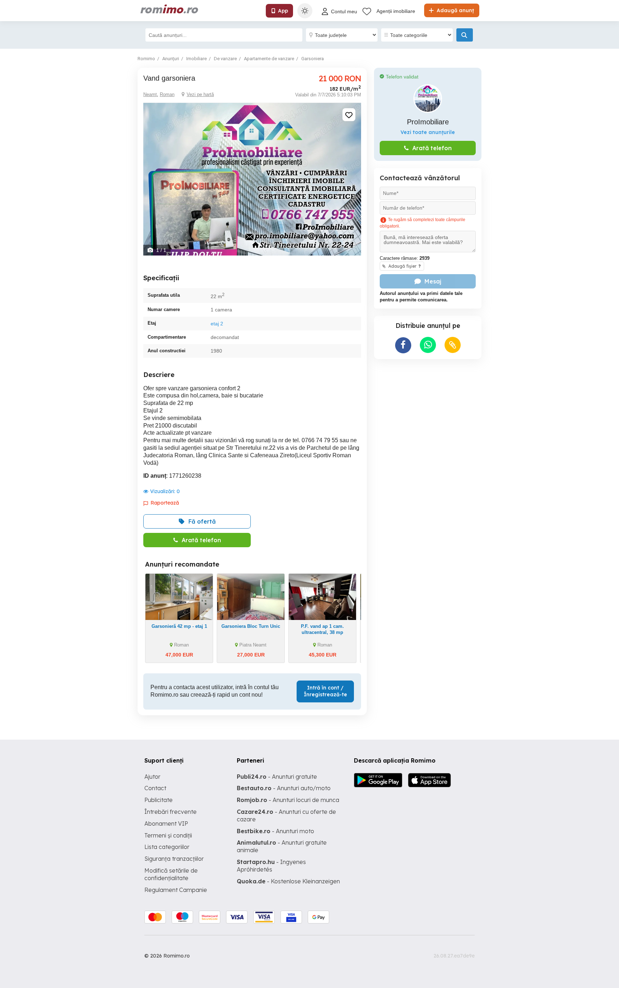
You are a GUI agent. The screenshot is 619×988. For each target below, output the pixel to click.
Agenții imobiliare (395, 11)
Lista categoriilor (166, 846)
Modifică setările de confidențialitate (171, 874)
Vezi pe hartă (200, 94)
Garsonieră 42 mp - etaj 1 (179, 626)
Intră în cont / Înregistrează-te (325, 691)
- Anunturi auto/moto (284, 788)
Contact (155, 788)
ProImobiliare (428, 122)
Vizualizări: (165, 491)
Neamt (150, 94)
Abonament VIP (166, 823)
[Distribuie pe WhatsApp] (428, 345)
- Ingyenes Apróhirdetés (271, 865)
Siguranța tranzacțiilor (174, 858)
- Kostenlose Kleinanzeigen (288, 881)
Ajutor (152, 776)
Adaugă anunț (454, 10)
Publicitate (158, 799)
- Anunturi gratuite (277, 776)
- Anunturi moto (275, 831)
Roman (167, 94)
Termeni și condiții (168, 835)
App (283, 11)
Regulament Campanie (175, 889)
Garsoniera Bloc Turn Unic (250, 626)
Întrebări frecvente (170, 811)
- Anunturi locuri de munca (288, 799)
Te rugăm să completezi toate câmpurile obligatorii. (422, 223)
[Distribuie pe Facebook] (403, 345)
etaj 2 (217, 323)
